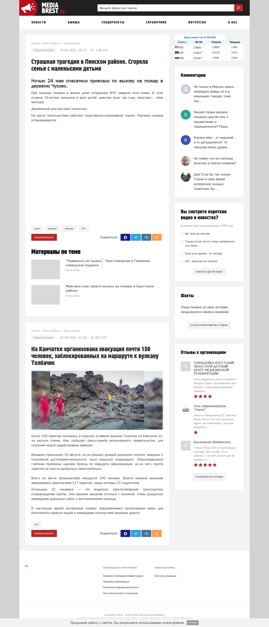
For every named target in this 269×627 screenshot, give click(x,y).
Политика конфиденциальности (121, 587)
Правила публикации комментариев (123, 576)
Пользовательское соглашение (120, 593)
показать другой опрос (209, 271)
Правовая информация (116, 581)
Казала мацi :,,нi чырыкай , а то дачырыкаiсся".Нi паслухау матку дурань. (214, 142)
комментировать (44, 237)
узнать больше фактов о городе (209, 324)
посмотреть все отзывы (209, 476)
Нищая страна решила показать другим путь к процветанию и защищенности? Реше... (212, 119)
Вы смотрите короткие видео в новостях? (204, 215)
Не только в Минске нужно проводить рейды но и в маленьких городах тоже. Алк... (214, 94)
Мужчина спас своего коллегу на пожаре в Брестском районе (110, 288)
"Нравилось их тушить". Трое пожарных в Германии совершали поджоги (108, 263)
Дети (37, 228)
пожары (52, 228)
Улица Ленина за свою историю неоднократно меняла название (205, 309)
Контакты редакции (165, 576)
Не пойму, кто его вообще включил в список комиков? (215, 160)
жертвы (69, 228)
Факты (187, 296)
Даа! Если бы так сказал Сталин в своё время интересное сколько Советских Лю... (212, 181)
